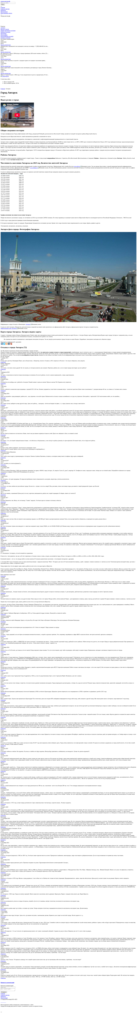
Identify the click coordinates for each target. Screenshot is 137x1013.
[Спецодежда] (5, 76)
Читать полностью (6, 45)
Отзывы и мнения (5, 37)
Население (3, 33)
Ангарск (3, 27)
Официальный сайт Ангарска (9, 328)
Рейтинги (3, 10)
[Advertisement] (8, 20)
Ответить (3, 362)
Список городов (5, 9)
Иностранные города (6, 13)
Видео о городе (5, 29)
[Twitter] (4, 344)
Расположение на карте (7, 36)
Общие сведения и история (8, 30)
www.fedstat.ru (34, 167)
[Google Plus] (11, 344)
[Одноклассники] (6, 344)
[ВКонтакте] (2, 344)
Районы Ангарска (5, 32)
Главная (3, 7)
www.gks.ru (77, 166)
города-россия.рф (5, 1)
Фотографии (4, 35)
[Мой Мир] (9, 344)
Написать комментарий (7, 982)
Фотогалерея (4, 11)
